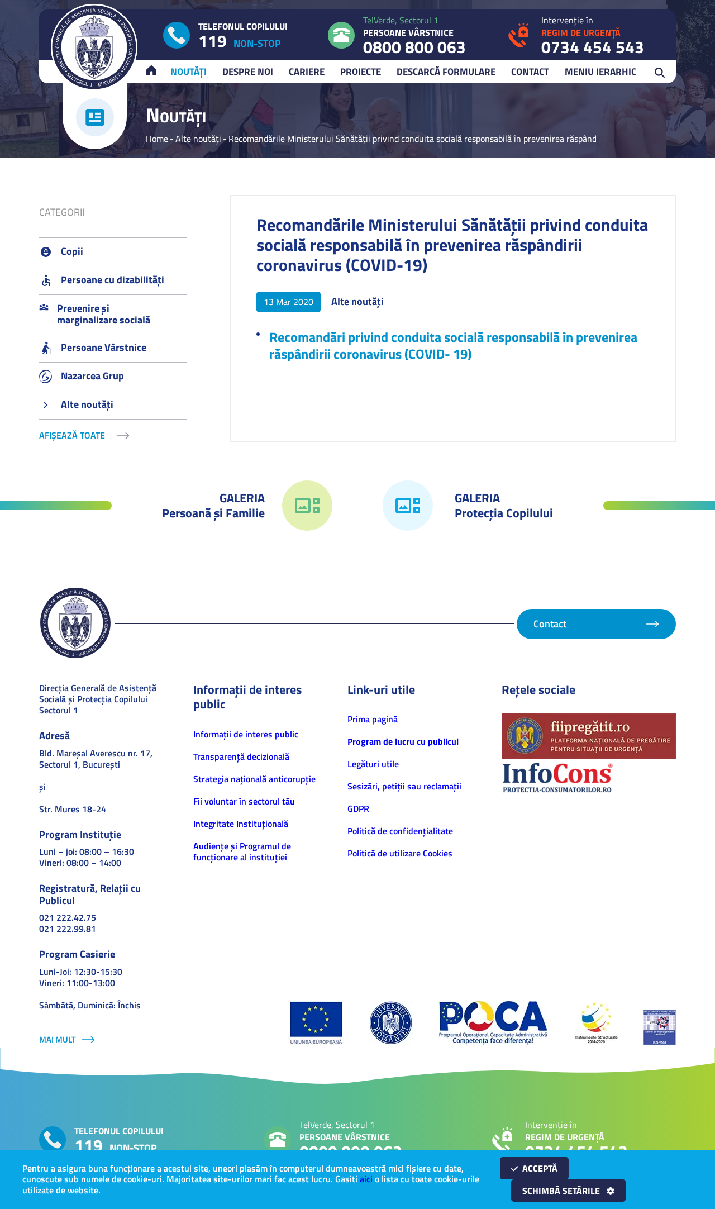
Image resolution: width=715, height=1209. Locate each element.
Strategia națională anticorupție (254, 779)
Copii (72, 251)
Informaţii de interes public (245, 734)
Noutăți (188, 71)
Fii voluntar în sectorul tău (244, 801)
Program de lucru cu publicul (403, 741)
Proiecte (360, 71)
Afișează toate (72, 435)
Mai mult (57, 1039)
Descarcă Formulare (446, 71)
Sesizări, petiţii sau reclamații (404, 786)
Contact (530, 71)
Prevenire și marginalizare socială (103, 314)
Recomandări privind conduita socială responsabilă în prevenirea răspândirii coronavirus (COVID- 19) (453, 345)
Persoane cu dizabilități (112, 279)
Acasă (156, 71)
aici (366, 1179)
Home (157, 138)
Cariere (307, 71)
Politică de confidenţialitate (400, 830)
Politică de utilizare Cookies (399, 853)
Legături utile (373, 763)
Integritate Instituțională (240, 823)
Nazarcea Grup (92, 375)
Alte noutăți (198, 138)
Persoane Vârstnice (103, 347)
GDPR (358, 808)
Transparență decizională (241, 756)
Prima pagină (372, 719)
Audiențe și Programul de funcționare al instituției (242, 851)
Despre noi (247, 71)
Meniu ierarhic (600, 71)
